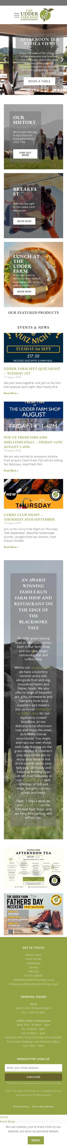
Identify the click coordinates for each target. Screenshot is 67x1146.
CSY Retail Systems (41, 1095)
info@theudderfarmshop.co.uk (33, 979)
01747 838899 (34, 975)
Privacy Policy (20, 1106)
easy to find (31, 805)
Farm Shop (7, 1121)
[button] (5, 60)
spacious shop (41, 667)
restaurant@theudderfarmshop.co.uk (33, 984)
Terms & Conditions (43, 1106)
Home (4, 1117)
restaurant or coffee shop (34, 711)
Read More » (11, 393)
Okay (35, 1140)
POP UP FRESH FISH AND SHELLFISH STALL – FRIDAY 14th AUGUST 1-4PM (33, 442)
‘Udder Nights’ (33, 780)
